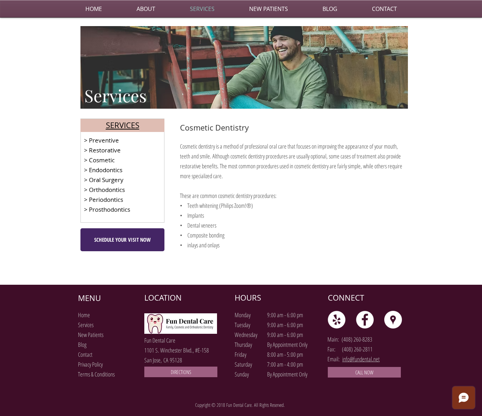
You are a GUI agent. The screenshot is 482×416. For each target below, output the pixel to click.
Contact (85, 354)
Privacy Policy (90, 364)
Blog (82, 344)
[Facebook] (365, 319)
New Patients (90, 335)
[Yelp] (336, 319)
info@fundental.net (361, 359)
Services (86, 325)
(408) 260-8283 (357, 339)
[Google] (393, 319)
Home (84, 315)
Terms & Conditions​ (96, 374)
